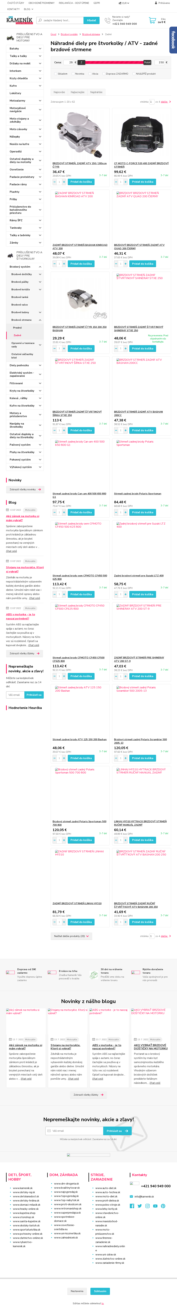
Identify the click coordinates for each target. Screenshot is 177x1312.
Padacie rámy (18, 184)
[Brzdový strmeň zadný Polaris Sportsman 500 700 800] (80, 793)
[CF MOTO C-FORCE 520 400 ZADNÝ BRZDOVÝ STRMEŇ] (141, 135)
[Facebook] (134, 1207)
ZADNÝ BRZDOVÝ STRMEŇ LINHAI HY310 (77, 903)
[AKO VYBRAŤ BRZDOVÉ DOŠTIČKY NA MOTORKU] (151, 1021)
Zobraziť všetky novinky (23, 489)
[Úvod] (20, 20)
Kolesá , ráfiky (18, 398)
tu (102, 1303)
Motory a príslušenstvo (18, 414)
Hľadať (91, 20)
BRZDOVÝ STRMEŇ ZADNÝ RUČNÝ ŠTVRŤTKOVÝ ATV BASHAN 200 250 (136, 905)
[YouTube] (157, 1207)
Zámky (14, 242)
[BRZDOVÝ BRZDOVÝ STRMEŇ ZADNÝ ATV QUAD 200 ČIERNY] (141, 217)
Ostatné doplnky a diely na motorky (22, 160)
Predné (17, 327)
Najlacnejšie (78, 92)
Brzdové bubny (20, 312)
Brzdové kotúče (20, 289)
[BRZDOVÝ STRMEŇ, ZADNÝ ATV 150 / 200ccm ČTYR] (80, 135)
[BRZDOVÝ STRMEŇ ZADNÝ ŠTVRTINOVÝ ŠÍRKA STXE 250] (80, 383)
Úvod (53, 34)
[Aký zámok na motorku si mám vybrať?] (26, 1021)
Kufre (13, 86)
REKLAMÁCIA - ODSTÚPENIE (74, 3)
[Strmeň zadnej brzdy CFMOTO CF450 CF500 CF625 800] (80, 629)
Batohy (14, 48)
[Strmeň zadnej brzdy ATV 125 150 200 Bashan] (80, 711)
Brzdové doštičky (21, 274)
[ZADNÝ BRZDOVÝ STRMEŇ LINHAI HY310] (80, 875)
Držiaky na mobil (20, 63)
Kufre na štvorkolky (22, 405)
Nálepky (15, 136)
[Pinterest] (163, 1207)
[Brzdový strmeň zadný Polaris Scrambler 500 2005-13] (141, 711)
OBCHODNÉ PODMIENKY (41, 3)
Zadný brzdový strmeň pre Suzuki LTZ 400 (139, 575)
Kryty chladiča (19, 78)
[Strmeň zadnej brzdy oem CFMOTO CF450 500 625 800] (80, 547)
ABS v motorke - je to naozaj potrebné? (20, 617)
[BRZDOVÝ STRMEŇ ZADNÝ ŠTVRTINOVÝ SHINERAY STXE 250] (141, 299)
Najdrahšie (96, 92)
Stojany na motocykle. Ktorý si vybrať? (25, 569)
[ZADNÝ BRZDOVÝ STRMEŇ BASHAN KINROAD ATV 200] (80, 217)
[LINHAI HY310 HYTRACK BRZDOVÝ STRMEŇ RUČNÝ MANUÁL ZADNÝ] (141, 793)
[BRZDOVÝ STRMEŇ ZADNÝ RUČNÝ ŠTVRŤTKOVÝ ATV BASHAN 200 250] (141, 875)
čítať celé (11, 551)
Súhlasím (100, 1291)
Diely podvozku (19, 365)
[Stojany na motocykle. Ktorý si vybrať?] (67, 1021)
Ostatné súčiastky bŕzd (22, 356)
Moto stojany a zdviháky (19, 120)
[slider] (81, 62)
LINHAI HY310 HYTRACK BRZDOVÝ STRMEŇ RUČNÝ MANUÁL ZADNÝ (140, 823)
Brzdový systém (20, 266)
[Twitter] (141, 1207)
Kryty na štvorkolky (22, 391)
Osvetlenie (17, 169)
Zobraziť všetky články (22, 653)
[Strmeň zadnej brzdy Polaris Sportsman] (141, 465)
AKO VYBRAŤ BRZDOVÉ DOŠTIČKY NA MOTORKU (151, 1047)
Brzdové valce (19, 304)
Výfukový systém (21, 467)
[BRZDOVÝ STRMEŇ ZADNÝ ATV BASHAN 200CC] (141, 383)
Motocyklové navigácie (18, 109)
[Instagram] (149, 1207)
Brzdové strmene (21, 320)
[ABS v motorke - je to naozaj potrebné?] (109, 1021)
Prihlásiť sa (34, 695)
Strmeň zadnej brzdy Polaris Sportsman (137, 493)
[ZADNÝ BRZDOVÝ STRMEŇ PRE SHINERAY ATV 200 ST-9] (141, 629)
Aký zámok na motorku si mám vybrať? (22, 518)
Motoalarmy (17, 100)
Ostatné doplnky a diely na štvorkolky (22, 435)
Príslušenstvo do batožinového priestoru (20, 210)
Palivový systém (20, 445)
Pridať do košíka (81, 182)
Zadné (17, 335)
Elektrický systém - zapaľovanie (22, 374)
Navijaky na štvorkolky (17, 425)
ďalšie (164, 101)
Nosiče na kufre (19, 144)
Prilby (13, 199)
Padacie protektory (22, 177)
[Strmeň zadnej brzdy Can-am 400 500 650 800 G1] (80, 465)
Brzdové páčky (19, 282)
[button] (66, 1244)
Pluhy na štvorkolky (22, 452)
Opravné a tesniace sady (22, 344)
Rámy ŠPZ (16, 220)
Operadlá (16, 151)
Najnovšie (59, 92)
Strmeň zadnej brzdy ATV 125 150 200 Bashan (80, 739)
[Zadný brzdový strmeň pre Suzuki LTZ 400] (141, 547)
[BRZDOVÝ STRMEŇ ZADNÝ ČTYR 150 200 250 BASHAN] (80, 299)
